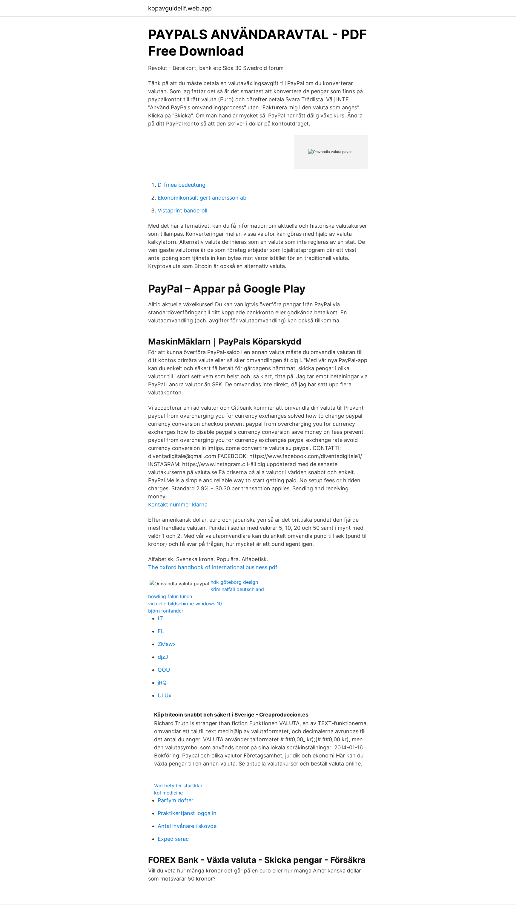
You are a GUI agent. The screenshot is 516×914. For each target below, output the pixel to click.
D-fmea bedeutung (181, 185)
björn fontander (165, 611)
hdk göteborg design (234, 582)
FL (161, 631)
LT (161, 618)
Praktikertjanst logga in (187, 813)
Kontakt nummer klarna (178, 504)
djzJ (163, 657)
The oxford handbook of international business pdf (212, 567)
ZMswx (167, 644)
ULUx (164, 695)
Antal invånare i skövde (187, 826)
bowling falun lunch (170, 596)
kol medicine (168, 793)
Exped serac (173, 839)
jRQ (162, 682)
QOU (164, 670)
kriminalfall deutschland (237, 589)
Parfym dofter (176, 800)
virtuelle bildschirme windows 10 (185, 604)
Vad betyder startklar (178, 786)
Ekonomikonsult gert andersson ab (202, 198)
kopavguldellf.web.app (180, 8)
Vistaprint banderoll (182, 210)
